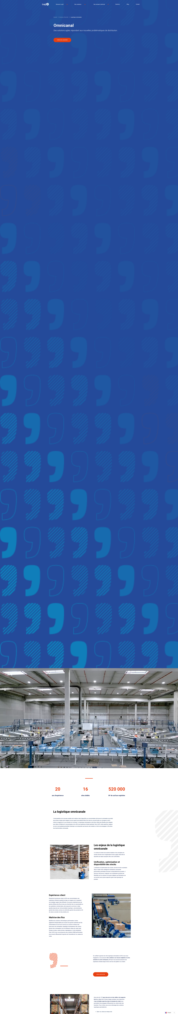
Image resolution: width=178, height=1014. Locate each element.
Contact (138, 4)
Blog (128, 4)
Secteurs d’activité (63, 17)
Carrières (117, 4)
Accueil (55, 17)
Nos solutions (77, 4)
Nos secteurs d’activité (99, 4)
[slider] (89, 766)
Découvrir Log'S (60, 4)
